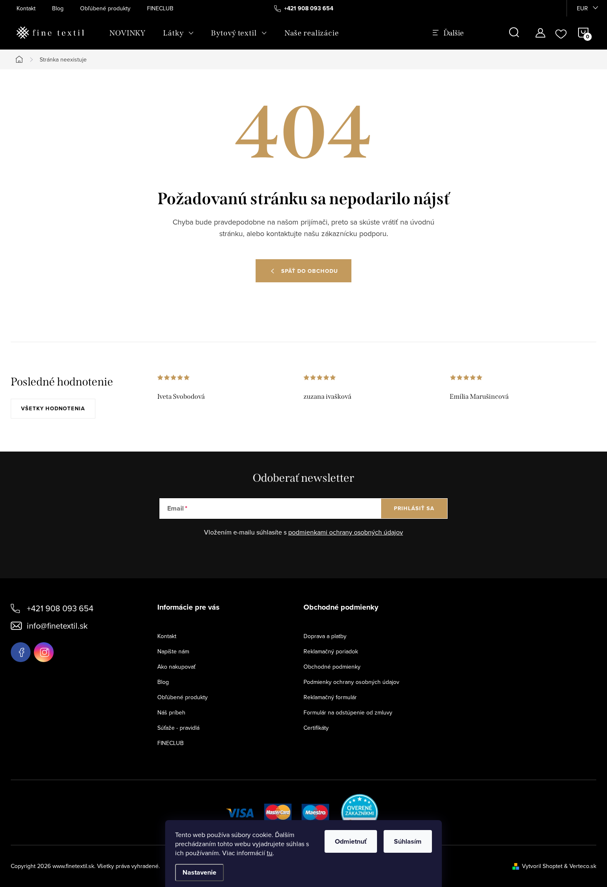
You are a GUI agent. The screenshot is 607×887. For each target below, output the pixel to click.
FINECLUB (160, 8)
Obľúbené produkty (105, 8)
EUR (582, 8)
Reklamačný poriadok (331, 651)
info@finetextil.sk (57, 626)
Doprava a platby (325, 636)
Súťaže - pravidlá (178, 728)
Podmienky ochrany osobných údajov (351, 682)
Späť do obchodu (309, 271)
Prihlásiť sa (414, 508)
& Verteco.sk (579, 866)
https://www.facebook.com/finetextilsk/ (21, 652)
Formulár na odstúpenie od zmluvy (348, 712)
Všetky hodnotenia (53, 408)
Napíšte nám (173, 651)
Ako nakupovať (176, 666)
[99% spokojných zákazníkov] (360, 811)
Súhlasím (408, 841)
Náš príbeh (171, 712)
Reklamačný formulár (330, 697)
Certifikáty (316, 727)
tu (270, 852)
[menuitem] (127, 33)
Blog (58, 8)
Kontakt (26, 8)
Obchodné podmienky (332, 666)
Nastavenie (199, 872)
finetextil (44, 652)
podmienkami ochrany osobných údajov (345, 532)
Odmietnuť (351, 841)
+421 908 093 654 (60, 608)
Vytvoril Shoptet (542, 866)
